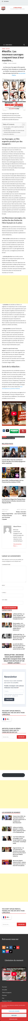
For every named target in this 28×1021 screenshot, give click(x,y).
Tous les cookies (14, 1011)
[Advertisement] (14, 28)
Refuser (14, 1015)
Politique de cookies (13, 1019)
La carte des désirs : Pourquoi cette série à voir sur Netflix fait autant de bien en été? (19, 646)
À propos (4, 987)
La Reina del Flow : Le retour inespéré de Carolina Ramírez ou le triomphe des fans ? (19, 616)
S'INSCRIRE (9, 699)
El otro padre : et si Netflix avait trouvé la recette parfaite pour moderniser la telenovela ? (19, 627)
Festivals (4, 995)
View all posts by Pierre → (17, 545)
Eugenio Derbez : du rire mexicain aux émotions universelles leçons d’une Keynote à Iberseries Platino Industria (19, 852)
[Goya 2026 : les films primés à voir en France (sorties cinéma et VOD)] (14, 473)
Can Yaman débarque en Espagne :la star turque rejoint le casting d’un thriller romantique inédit (19, 840)
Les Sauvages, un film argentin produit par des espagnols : (14, 127)
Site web (4, 599)
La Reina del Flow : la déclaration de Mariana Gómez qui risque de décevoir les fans (19, 637)
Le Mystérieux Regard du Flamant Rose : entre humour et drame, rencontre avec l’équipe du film (14, 500)
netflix (4, 438)
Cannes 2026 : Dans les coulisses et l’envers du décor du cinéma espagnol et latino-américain (13, 461)
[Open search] (24, 45)
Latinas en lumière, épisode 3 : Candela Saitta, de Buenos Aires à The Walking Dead (19, 829)
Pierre (5, 63)
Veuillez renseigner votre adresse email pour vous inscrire (14, 686)
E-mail (4, 592)
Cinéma (3, 48)
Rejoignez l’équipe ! (7, 1001)
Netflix (7, 48)
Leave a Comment (12, 63)
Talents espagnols (6, 992)
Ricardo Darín (10, 438)
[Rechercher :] (14, 737)
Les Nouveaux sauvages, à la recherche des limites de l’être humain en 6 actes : (14, 131)
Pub (3, 998)
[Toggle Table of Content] (22, 124)
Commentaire (6, 564)
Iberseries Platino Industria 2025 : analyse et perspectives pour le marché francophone (19, 863)
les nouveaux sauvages (18, 436)
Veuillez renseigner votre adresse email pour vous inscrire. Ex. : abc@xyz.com (13, 695)
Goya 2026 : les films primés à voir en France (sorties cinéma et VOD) (12, 481)
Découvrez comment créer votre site (13, 775)
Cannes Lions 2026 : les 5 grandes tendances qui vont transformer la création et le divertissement (19, 819)
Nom (3, 585)
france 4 (9, 436)
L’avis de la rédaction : (9, 134)
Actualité (4, 989)
